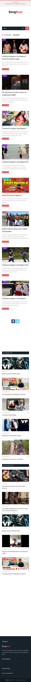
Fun (4, 39)
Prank (4, 112)
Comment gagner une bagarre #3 (15, 162)
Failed (4, 75)
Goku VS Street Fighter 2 (12, 195)
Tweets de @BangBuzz (7, 673)
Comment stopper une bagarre (14, 128)
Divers (4, 212)
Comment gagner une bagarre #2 (15, 265)
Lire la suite (5, 69)
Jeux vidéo (5, 178)
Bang (15, 12)
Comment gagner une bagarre (14, 298)
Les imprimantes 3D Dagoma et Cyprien (15, 3)
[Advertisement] (16, 22)
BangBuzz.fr (8, 680)
